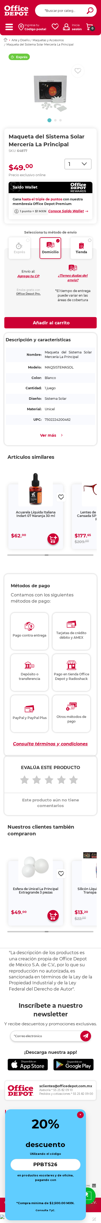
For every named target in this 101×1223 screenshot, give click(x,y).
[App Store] (28, 1065)
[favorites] (55, 26)
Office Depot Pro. (28, 294)
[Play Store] (73, 1065)
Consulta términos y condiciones (50, 743)
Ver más (48, 435)
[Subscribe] (85, 1036)
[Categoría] (9, 27)
